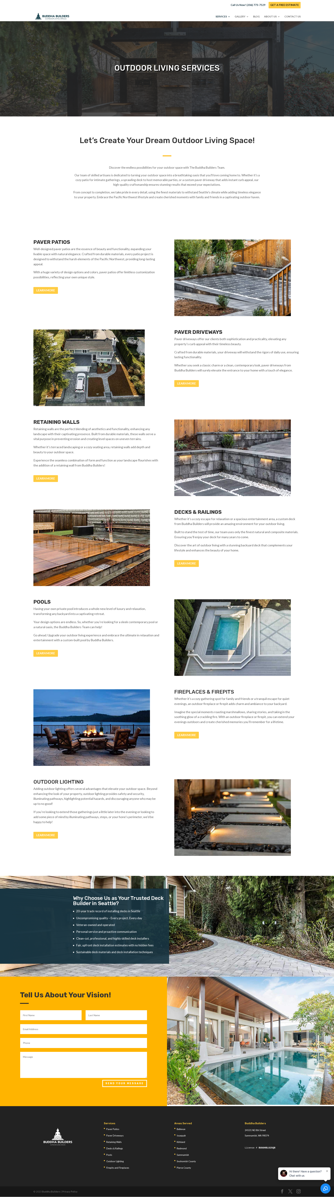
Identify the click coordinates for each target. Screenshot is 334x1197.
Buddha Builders (51, 1191)
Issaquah (181, 1135)
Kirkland (181, 1142)
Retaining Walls (114, 1142)
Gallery (240, 16)
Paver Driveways (115, 1135)
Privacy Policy (69, 1191)
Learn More (45, 290)
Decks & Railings (114, 1148)
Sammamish (183, 1154)
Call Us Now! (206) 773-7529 (248, 5)
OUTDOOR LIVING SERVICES (167, 68)
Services (221, 16)
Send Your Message (124, 1083)
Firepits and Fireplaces (117, 1167)
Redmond (182, 1148)
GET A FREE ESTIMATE (284, 5)
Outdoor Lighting (115, 1161)
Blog (256, 16)
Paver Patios (112, 1129)
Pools (109, 1154)
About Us (270, 16)
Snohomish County (186, 1161)
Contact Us (292, 16)
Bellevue (181, 1129)
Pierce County (184, 1167)
